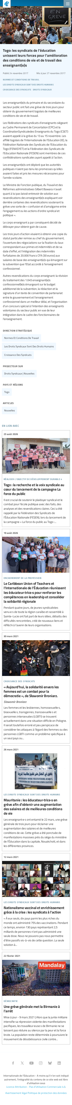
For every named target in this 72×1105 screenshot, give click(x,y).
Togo (6, 392)
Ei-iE (5, 4)
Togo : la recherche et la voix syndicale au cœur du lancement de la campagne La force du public (36, 478)
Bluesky (50, 1063)
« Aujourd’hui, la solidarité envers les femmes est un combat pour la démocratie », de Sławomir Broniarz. (36, 687)
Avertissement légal (16, 1093)
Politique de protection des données (47, 1093)
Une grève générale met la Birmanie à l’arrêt (36, 997)
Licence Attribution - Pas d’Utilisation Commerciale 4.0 (35, 1086)
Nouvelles (9, 410)
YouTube (31, 1063)
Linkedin (59, 1063)
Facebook (13, 1063)
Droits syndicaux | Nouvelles (19, 373)
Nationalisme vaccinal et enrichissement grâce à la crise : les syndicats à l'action (36, 901)
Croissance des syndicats (17, 355)
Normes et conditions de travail (21, 338)
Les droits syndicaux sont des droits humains (29, 346)
